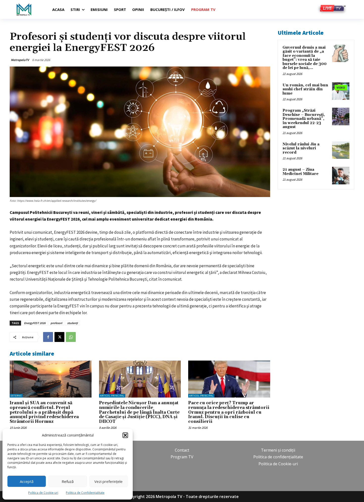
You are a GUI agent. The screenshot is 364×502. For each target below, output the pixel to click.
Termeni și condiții (278, 450)
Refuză (68, 481)
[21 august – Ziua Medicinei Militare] (340, 175)
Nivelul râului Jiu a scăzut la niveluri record (301, 148)
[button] (125, 435)
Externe (16, 395)
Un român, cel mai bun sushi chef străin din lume (305, 89)
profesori (56, 323)
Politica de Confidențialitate (85, 493)
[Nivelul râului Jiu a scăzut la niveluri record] (340, 150)
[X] (59, 337)
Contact (182, 450)
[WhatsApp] (71, 337)
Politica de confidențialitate (278, 457)
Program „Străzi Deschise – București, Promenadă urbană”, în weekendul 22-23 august (304, 118)
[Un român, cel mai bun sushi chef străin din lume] (340, 91)
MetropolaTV (20, 60)
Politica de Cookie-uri (43, 493)
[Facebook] (48, 337)
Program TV (182, 457)
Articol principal (112, 395)
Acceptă (26, 481)
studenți (72, 323)
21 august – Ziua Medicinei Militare (300, 171)
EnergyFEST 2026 (35, 323)
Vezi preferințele (108, 481)
